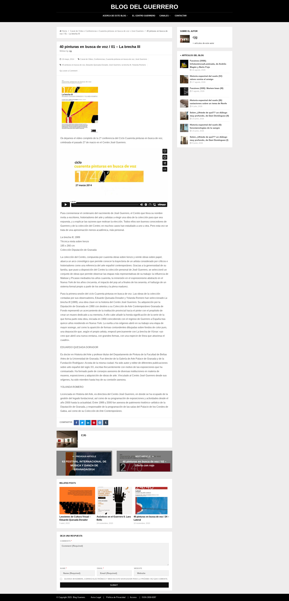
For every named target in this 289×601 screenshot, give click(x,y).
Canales (164, 16)
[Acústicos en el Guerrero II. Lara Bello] (114, 500)
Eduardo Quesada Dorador (97, 65)
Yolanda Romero (139, 65)
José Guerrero (137, 31)
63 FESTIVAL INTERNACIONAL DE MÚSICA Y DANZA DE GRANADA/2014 (84, 465)
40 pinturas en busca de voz (73, 65)
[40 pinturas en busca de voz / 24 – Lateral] (151, 500)
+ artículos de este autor (203, 43)
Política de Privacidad (115, 597)
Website (138, 568)
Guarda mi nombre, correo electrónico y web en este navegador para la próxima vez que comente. (116, 579)
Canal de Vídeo (77, 31)
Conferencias (91, 31)
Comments (66, 541)
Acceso (133, 597)
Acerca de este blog (114, 16)
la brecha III (126, 65)
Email (100, 568)
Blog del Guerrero (144, 6)
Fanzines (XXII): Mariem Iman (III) (206, 88)
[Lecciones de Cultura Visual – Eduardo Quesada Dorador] (77, 500)
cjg (70, 51)
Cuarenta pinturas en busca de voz (114, 31)
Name (63, 568)
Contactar (180, 16)
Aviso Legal (96, 597)
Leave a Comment (69, 71)
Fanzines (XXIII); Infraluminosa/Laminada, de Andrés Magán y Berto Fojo (208, 64)
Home (64, 31)
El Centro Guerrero (143, 16)
